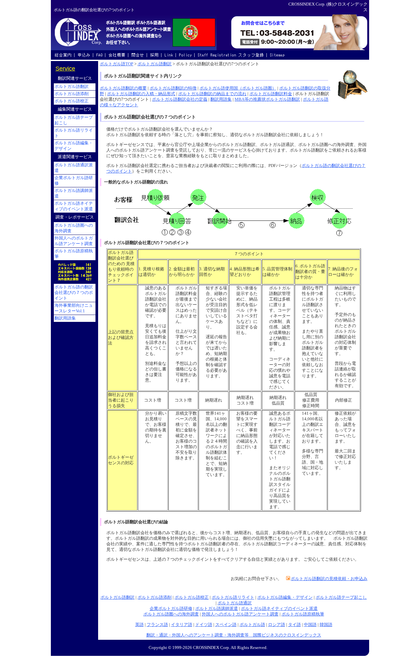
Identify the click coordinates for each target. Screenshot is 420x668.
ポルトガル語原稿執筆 (303, 614)
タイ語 (294, 624)
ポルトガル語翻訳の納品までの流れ (212, 94)
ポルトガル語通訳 (235, 603)
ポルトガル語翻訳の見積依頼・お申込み (329, 578)
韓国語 (326, 624)
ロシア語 (276, 624)
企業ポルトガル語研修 (171, 608)
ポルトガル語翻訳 (154, 64)
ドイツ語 (203, 624)
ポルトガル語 (252, 624)
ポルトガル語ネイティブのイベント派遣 (279, 608)
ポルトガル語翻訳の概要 (123, 88)
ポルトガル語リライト (233, 597)
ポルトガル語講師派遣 (216, 608)
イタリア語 (181, 624)
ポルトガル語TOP (116, 64)
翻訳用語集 (221, 99)
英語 (139, 624)
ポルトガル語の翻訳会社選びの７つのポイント (73, 293)
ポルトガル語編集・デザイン (285, 597)
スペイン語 (226, 624)
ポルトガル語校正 (192, 597)
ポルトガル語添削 (154, 597)
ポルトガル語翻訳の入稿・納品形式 (141, 94)
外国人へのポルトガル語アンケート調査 (240, 614)
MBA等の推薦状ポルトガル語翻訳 (267, 99)
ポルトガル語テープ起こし (341, 597)
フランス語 (157, 624)
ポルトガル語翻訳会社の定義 (179, 99)
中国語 (310, 624)
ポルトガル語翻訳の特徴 (173, 88)
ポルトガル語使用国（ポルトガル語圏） (238, 88)
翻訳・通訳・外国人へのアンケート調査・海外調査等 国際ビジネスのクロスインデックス (233, 635)
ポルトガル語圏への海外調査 (171, 614)
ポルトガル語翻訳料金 (270, 94)
